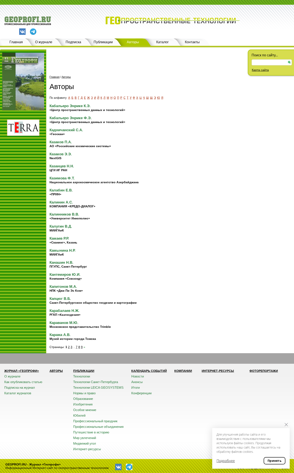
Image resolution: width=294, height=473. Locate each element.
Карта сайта (260, 70)
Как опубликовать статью (23, 382)
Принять (275, 461)
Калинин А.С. (61, 202)
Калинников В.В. (64, 214)
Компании (183, 371)
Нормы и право (84, 393)
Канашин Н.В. (61, 262)
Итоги (135, 387)
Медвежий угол (84, 443)
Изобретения (83, 404)
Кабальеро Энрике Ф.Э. (71, 118)
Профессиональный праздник (95, 421)
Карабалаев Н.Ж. (64, 311)
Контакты (192, 42)
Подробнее (226, 461)
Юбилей (79, 415)
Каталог (162, 42)
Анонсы (137, 382)
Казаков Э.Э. (61, 154)
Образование (83, 399)
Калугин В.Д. (61, 226)
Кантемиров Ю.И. (65, 275)
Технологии (81, 376)
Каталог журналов (17, 393)
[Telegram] (33, 31)
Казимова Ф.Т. (62, 178)
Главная (16, 42)
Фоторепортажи (263, 371)
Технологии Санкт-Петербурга (95, 382)
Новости (137, 376)
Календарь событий (149, 371)
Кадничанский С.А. (66, 130)
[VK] (22, 31)
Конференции (141, 393)
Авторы (133, 42)
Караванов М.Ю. (64, 323)
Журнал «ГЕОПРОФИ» (21, 371)
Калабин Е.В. (61, 190)
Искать (289, 62)
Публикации (103, 42)
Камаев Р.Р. (59, 238)
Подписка (73, 42)
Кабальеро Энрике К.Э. (70, 106)
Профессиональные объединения (98, 426)
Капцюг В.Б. (60, 299)
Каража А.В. (60, 335)
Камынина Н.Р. (63, 250)
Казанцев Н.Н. (62, 166)
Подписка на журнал (19, 387)
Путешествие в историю (91, 432)
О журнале (43, 42)
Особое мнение (84, 410)
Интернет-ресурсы (87, 449)
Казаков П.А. (61, 142)
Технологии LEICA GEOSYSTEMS (98, 387)
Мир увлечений (84, 438)
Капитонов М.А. (63, 287)
